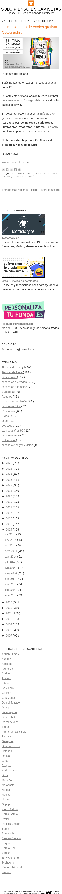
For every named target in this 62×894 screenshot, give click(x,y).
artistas (53, 127)
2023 (9, 479)
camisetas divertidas (14, 382)
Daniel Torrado (11, 702)
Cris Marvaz (9, 697)
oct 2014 (10, 545)
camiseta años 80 (13, 430)
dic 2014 (10, 534)
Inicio (34, 189)
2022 (9, 485)
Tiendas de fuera (12, 372)
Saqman (7, 843)
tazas (5, 420)
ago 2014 (11, 556)
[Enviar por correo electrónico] (3, 169)
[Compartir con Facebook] (15, 169)
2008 (9, 630)
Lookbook (8, 425)
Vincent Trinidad (12, 867)
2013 (9, 602)
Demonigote (9, 712)
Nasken (6, 799)
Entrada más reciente (15, 189)
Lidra (5, 775)
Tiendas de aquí (23, 177)
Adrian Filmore (11, 654)
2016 (9, 518)
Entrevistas (9, 440)
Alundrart (7, 668)
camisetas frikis (11, 406)
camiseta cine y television (18, 445)
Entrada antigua (50, 189)
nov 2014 (11, 540)
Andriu (6, 673)
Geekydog (8, 741)
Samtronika (9, 833)
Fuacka (6, 736)
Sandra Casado (11, 838)
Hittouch (7, 751)
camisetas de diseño (15, 401)
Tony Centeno (10, 857)
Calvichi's (8, 688)
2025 (9, 468)
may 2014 (11, 573)
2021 (9, 490)
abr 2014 (11, 578)
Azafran (6, 678)
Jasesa (6, 765)
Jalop (5, 760)
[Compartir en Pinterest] (19, 169)
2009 (9, 624)
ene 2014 (11, 595)
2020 (9, 496)
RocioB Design (11, 823)
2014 (9, 529)
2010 (9, 618)
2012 (9, 607)
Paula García (10, 814)
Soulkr (6, 852)
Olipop (6, 804)
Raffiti (5, 818)
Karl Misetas (9, 770)
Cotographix (26, 173)
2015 (9, 524)
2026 (9, 463)
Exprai (6, 726)
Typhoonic (8, 862)
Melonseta (8, 785)
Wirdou (6, 872)
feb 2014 (10, 589)
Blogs (5, 416)
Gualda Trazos (11, 746)
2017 (9, 513)
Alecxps (7, 663)
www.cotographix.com (15, 162)
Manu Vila (8, 780)
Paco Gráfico (10, 809)
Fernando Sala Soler (14, 731)
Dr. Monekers (10, 721)
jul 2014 (10, 562)
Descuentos (9, 377)
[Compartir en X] (11, 169)
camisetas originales (15, 386)
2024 (9, 474)
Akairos (6, 658)
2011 (9, 613)
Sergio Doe (9, 848)
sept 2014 (11, 551)
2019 (9, 501)
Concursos (9, 411)
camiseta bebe (11, 435)
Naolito (6, 794)
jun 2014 (10, 567)
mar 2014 (11, 584)
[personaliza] (23, 319)
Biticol (5, 683)
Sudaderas (9, 391)
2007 (9, 635)
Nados (6, 789)
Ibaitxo (6, 755)
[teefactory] (23, 233)
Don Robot (8, 717)
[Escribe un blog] (7, 169)
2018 (9, 507)
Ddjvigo (6, 707)
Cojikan (6, 692)
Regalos (7, 396)
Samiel (6, 828)
